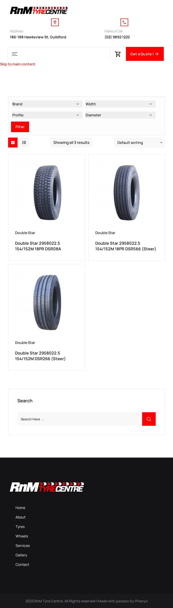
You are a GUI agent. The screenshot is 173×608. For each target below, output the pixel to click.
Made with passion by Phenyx (123, 601)
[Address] (55, 22)
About (20, 517)
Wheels (22, 536)
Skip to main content (17, 64)
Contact (22, 564)
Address (16, 31)
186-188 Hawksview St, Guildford (38, 37)
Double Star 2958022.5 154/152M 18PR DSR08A (38, 245)
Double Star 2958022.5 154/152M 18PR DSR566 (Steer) (125, 245)
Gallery (21, 555)
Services (23, 545)
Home (20, 507)
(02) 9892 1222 (117, 37)
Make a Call (114, 31)
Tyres (20, 526)
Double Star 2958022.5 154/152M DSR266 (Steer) (40, 355)
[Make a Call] (124, 22)
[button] (14, 54)
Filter (20, 126)
